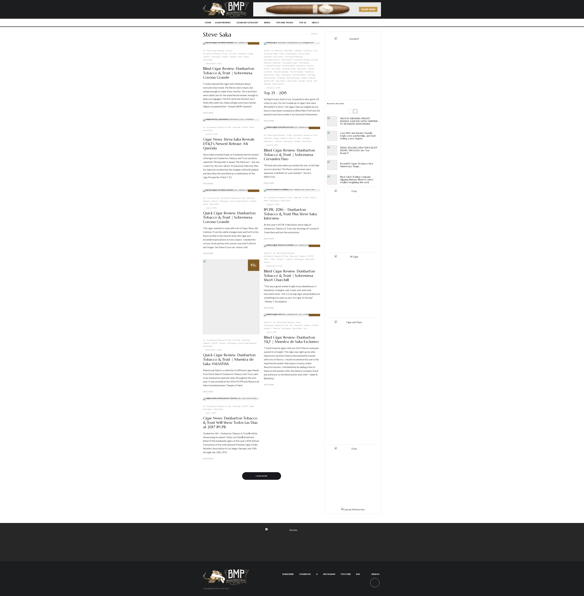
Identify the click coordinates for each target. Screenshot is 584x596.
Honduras (301, 65)
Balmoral (279, 50)
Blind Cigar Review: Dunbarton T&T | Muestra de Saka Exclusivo (291, 339)
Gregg (250, 53)
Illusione (310, 65)
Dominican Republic (294, 57)
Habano (206, 57)
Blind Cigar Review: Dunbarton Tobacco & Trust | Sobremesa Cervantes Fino (289, 154)
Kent (273, 259)
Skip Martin (281, 81)
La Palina (268, 72)
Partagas (311, 75)
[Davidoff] (317, 4)
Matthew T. (269, 141)
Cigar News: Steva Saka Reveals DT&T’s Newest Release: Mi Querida (228, 143)
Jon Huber (275, 69)
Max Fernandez (296, 72)
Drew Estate (286, 60)
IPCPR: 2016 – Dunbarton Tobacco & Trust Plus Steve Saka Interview (290, 214)
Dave (298, 322)
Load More (262, 476)
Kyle (299, 138)
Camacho (307, 50)
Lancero (222, 343)
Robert (225, 57)
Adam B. (268, 253)
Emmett (232, 53)
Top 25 (302, 22)
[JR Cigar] (353, 256)
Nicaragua (216, 57)
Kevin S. (292, 138)
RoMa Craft (269, 81)
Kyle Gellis (301, 69)
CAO (315, 50)
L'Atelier (311, 69)
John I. (267, 259)
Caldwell (298, 50)
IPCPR (245, 127)
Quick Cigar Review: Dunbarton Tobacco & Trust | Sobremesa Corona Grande (229, 217)
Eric (291, 325)
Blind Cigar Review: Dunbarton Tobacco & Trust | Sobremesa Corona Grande (228, 73)
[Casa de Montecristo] (353, 509)
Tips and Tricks (284, 22)
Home (208, 22)
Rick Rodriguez (293, 78)
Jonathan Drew (289, 69)
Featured (242, 53)
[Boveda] (292, 530)
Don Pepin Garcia (272, 60)
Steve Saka (207, 60)
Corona (229, 50)
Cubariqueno (291, 53)
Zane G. (267, 262)
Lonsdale (306, 138)
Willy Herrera (278, 84)
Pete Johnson (270, 78)
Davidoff (267, 57)
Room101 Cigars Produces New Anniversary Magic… (356, 165)
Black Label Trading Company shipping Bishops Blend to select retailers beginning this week (356, 180)
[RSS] (367, 22)
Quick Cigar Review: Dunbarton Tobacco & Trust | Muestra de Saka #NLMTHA (229, 359)
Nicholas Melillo (299, 75)
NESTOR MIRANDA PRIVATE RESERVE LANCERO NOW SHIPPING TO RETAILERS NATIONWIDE (359, 121)
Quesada (281, 78)
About (315, 22)
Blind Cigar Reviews (215, 50)
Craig (289, 135)
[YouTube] (362, 22)
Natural (215, 201)
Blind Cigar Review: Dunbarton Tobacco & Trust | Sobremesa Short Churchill (289, 275)
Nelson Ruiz (269, 75)
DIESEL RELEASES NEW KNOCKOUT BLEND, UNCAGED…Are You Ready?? (358, 150)
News (267, 22)
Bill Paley (289, 50)
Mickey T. (281, 259)
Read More (208, 113)
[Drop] (353, 191)
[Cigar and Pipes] (353, 322)
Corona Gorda (213, 198)
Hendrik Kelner (288, 65)
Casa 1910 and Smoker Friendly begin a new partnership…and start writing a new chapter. (358, 136)
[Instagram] (357, 22)
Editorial (267, 63)
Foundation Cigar (289, 63)
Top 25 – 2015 (275, 93)
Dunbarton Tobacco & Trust (215, 53)
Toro (305, 328)
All (204, 50)
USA (315, 81)
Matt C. (313, 197)
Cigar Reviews (223, 22)
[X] (352, 22)
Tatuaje (301, 81)
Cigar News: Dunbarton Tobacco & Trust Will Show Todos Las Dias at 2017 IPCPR (230, 422)
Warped (267, 84)
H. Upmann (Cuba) (272, 65)
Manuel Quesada (281, 72)
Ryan (240, 57)
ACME (266, 50)
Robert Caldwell (308, 78)
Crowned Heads (271, 53)
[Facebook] (347, 22)
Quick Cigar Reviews (239, 201)
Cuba (281, 53)
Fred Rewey (304, 63)
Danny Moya (304, 53)
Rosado (233, 57)
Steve (246, 57)
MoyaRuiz (309, 72)
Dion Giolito (278, 57)
